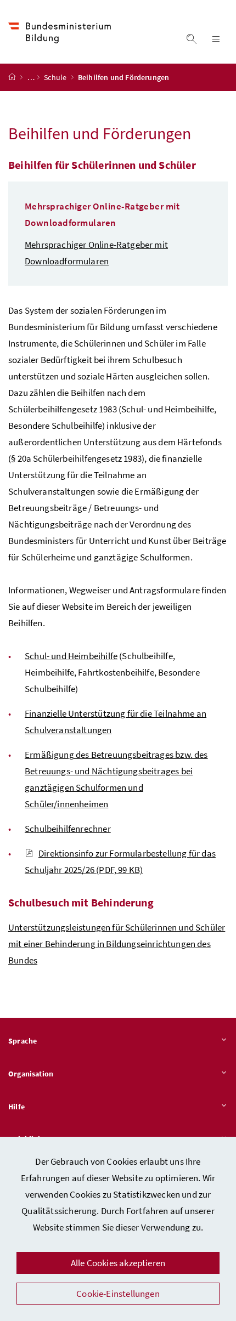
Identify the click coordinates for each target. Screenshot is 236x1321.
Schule (56, 77)
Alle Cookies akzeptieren (118, 1263)
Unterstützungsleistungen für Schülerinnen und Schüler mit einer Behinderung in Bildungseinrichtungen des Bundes (116, 943)
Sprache (22, 1041)
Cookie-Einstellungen (118, 1294)
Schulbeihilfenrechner (68, 829)
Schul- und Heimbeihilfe (71, 656)
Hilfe (16, 1107)
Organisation (30, 1074)
